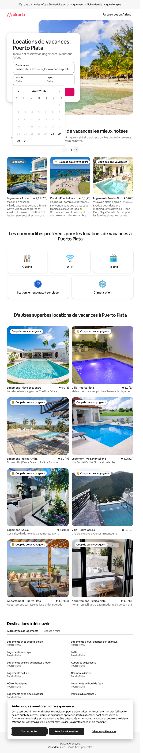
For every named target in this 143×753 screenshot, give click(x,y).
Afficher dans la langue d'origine (103, 4)
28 (52, 133)
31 (25, 140)
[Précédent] (64, 150)
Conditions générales (80, 747)
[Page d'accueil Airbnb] (16, 14)
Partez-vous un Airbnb (117, 14)
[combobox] (44, 69)
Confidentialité (56, 747)
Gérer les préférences (104, 731)
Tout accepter (29, 731)
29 (59, 133)
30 (18, 140)
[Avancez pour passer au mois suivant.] (59, 91)
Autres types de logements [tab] (22, 631)
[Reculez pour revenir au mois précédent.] (19, 91)
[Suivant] (76, 150)
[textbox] (28, 81)
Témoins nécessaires (66, 731)
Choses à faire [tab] (52, 631)
